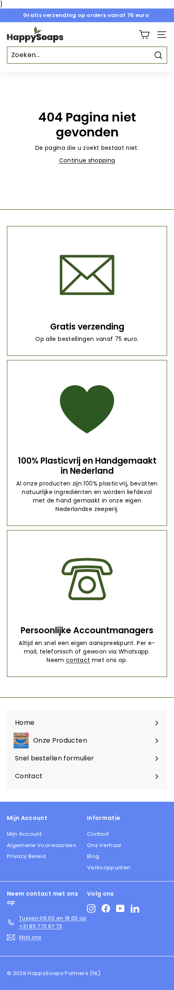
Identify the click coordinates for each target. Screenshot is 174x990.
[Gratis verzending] (87, 275)
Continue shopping (87, 160)
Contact (98, 834)
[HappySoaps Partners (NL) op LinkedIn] (135, 908)
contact (78, 660)
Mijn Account (24, 834)
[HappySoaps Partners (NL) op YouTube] (120, 908)
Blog (93, 856)
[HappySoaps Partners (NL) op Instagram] (91, 908)
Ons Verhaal (104, 845)
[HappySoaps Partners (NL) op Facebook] (106, 908)
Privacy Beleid (26, 856)
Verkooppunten (109, 867)
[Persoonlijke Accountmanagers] (87, 579)
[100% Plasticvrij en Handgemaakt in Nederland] (87, 409)
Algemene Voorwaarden (41, 845)
